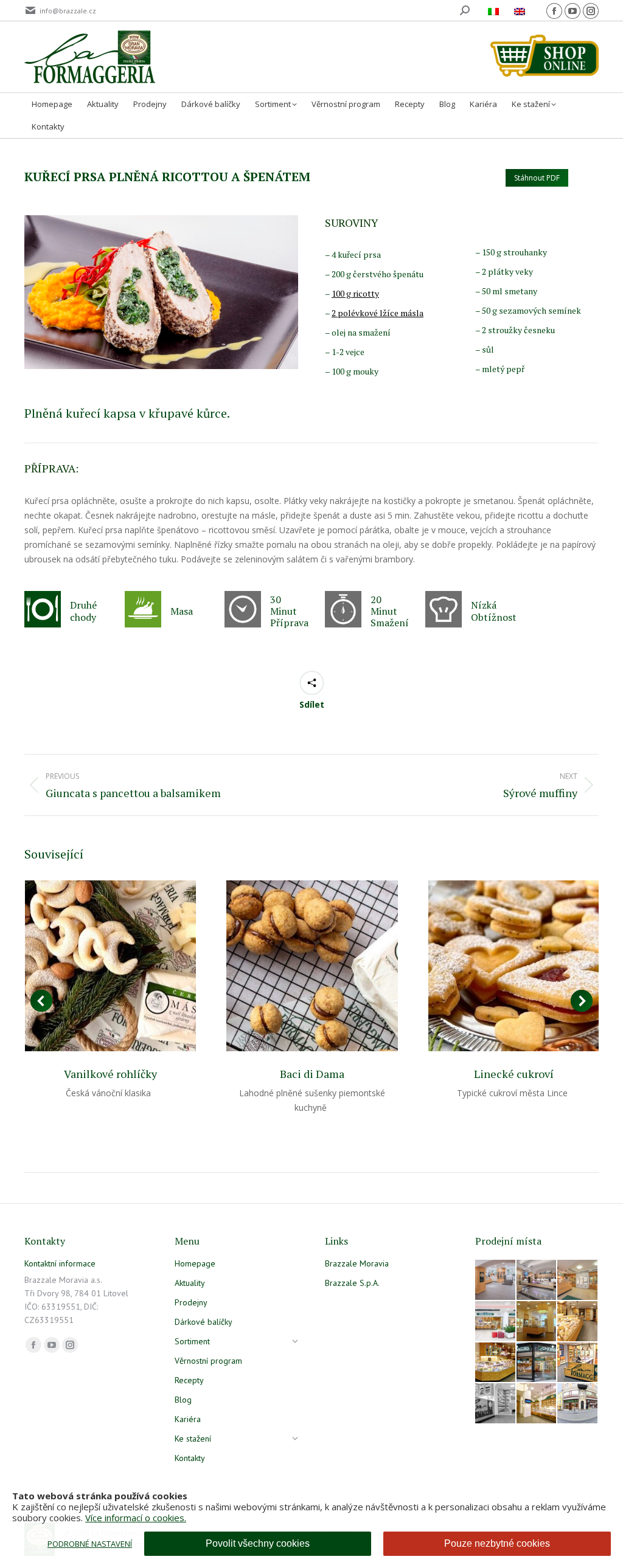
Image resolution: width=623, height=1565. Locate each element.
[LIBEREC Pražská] (537, 1404)
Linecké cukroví (514, 1073)
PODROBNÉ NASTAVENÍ (89, 1543)
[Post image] (110, 965)
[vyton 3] (496, 1280)
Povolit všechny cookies (258, 1543)
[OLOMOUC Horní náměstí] (537, 1321)
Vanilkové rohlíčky (110, 1073)
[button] (41, 1001)
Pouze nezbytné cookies (497, 1543)
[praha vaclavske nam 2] (537, 1280)
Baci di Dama (312, 1073)
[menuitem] (495, 10)
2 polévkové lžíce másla (377, 313)
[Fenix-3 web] (496, 1321)
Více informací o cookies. (135, 1517)
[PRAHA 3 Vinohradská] (578, 1321)
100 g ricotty (355, 293)
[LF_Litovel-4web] (578, 1280)
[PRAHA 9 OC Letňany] (496, 1363)
